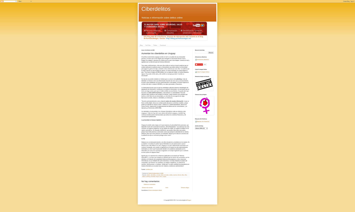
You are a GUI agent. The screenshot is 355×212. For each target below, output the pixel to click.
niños (186, 174)
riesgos (157, 176)
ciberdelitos (153, 174)
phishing (148, 176)
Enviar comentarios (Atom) (155, 190)
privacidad (153, 176)
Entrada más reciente (147, 187)
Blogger (189, 200)
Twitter (155, 45)
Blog (141, 45)
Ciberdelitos (155, 9)
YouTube (148, 45)
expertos (175, 174)
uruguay (164, 176)
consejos (158, 174)
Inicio (166, 187)
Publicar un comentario (149, 184)
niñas (183, 174)
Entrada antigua (185, 187)
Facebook (163, 45)
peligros (144, 176)
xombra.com (149, 169)
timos (161, 176)
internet (179, 174)
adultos (148, 174)
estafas (171, 174)
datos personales (165, 174)
